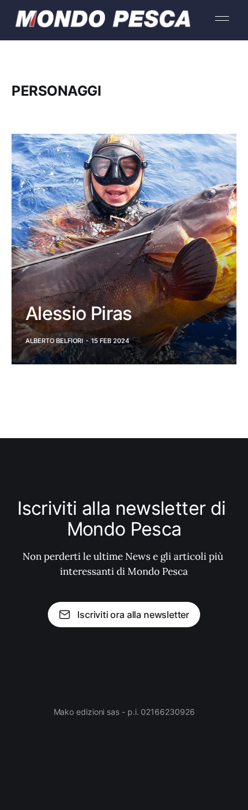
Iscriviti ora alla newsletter (133, 614)
